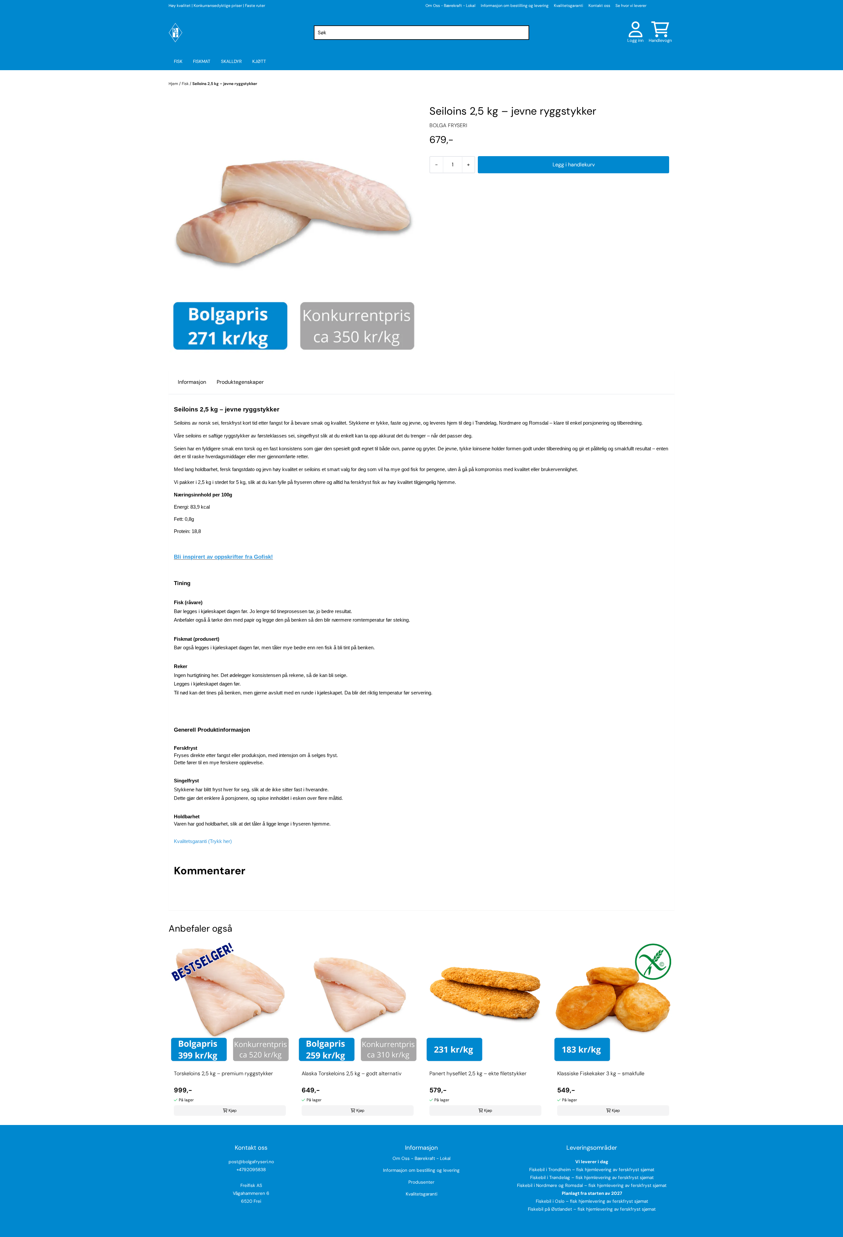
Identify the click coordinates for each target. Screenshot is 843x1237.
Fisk (178, 61)
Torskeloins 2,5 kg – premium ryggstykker (223, 1073)
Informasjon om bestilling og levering (515, 5)
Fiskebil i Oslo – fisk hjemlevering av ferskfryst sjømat (592, 1201)
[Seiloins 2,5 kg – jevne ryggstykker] (294, 228)
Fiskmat (201, 61)
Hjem (174, 83)
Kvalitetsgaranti (568, 5)
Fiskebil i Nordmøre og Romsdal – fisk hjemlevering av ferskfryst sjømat (591, 1185)
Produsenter (421, 1182)
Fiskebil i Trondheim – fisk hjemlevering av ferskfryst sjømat (591, 1169)
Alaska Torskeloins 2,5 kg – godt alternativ (351, 1073)
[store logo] (175, 32)
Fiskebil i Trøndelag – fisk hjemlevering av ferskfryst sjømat (592, 1177)
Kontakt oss (599, 5)
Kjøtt (259, 61)
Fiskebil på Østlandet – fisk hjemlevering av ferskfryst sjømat (592, 1209)
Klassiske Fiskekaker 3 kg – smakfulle (600, 1073)
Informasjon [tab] (192, 382)
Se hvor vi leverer (630, 5)
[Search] (522, 32)
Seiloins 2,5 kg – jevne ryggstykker (224, 83)
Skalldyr (231, 61)
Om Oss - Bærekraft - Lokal (450, 5)
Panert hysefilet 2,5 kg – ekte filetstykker (478, 1073)
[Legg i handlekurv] (573, 164)
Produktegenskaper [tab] (240, 382)
